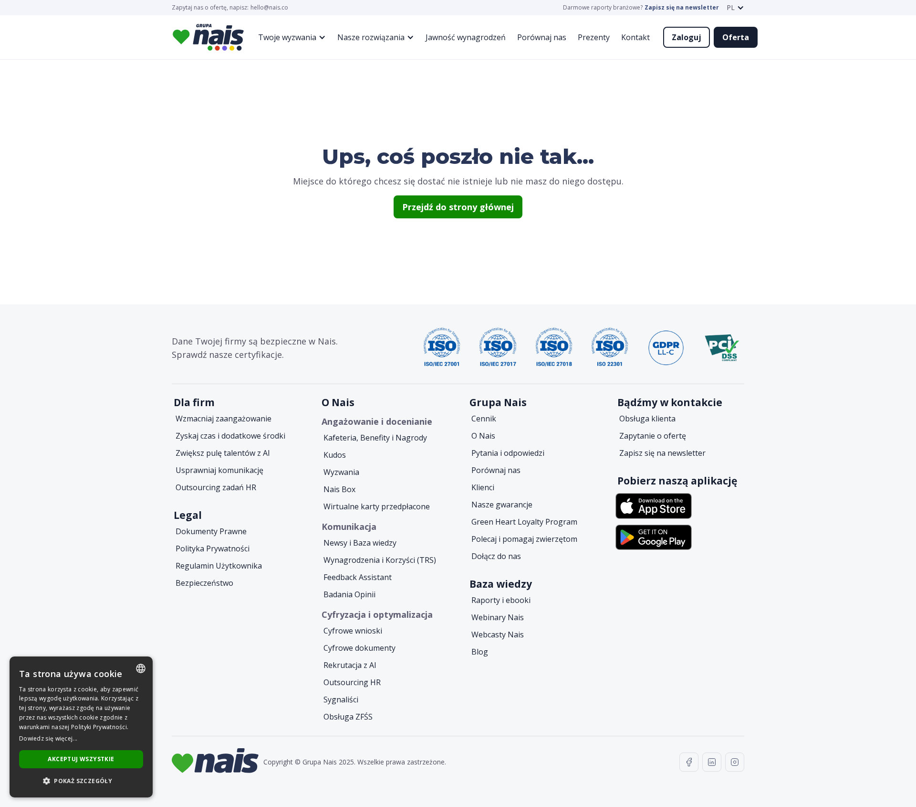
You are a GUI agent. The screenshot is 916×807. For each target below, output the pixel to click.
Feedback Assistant (357, 577)
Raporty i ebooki (501, 600)
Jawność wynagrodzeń (466, 37)
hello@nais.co (269, 7)
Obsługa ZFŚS (348, 716)
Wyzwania (341, 472)
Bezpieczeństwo (204, 583)
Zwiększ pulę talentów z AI (223, 453)
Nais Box (339, 489)
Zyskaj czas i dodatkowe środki (230, 435)
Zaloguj (686, 37)
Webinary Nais (497, 617)
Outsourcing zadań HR (216, 487)
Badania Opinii (349, 594)
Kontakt (635, 37)
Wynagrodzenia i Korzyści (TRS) (379, 560)
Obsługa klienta (647, 418)
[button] (735, 7)
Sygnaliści (340, 699)
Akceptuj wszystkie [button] (81, 759)
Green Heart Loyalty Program (524, 521)
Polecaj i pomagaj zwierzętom (524, 539)
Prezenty (594, 37)
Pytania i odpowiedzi (507, 453)
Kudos (334, 455)
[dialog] (81, 726)
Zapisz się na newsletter (682, 7)
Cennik (483, 418)
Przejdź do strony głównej (458, 207)
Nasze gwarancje (501, 504)
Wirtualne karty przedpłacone (376, 506)
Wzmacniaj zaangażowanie (223, 418)
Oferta (735, 37)
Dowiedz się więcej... (48, 738)
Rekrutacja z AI (349, 665)
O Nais (483, 435)
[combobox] (141, 668)
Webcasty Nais (497, 634)
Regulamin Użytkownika (219, 565)
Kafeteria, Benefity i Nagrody (375, 437)
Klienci (482, 487)
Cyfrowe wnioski (352, 630)
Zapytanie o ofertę (652, 435)
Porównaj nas (541, 37)
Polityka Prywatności (213, 548)
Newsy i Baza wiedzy (359, 543)
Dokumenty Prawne (211, 531)
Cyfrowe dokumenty (359, 648)
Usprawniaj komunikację (219, 470)
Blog (479, 651)
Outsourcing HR (352, 682)
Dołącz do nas (496, 556)
